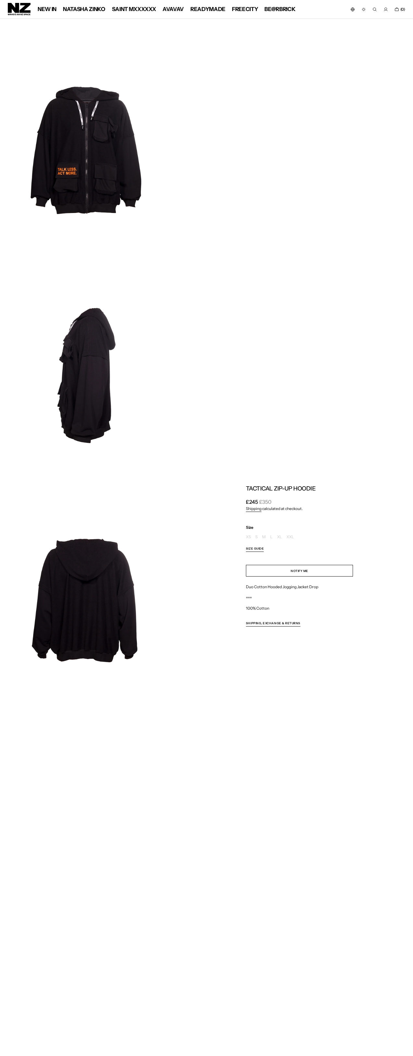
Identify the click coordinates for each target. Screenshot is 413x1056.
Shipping (253, 508)
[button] (352, 9)
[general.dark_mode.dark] (363, 9)
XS (248, 537)
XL (279, 537)
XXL (290, 537)
